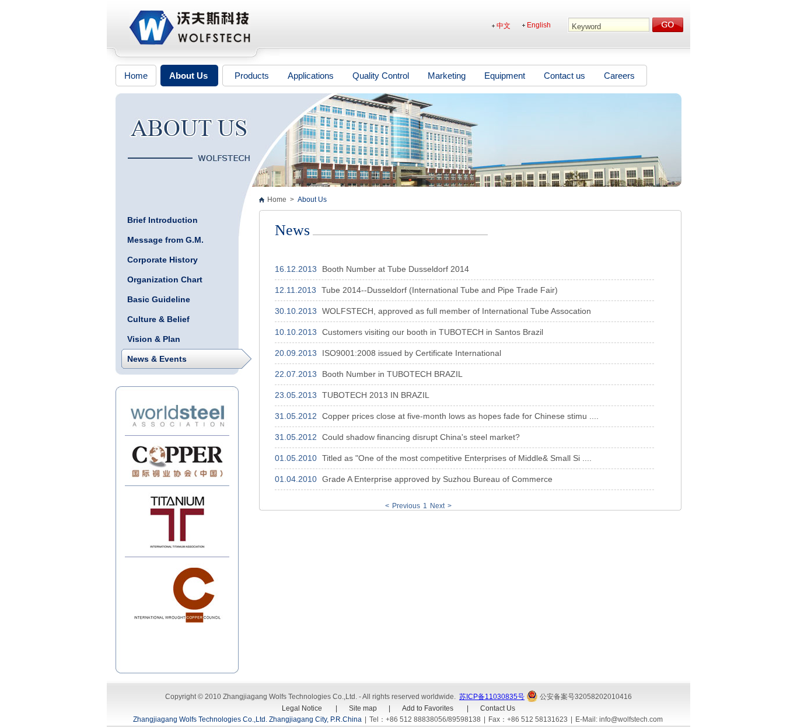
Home (136, 76)
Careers (619, 76)
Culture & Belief (158, 319)
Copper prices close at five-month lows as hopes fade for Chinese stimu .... (459, 416)
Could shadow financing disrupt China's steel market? (420, 437)
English (539, 25)
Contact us (564, 76)
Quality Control (380, 76)
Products (252, 76)
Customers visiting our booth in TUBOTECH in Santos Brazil (431, 332)
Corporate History (162, 259)
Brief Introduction (162, 220)
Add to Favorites (427, 708)
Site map (363, 708)
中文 (504, 26)
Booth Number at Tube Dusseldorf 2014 (394, 269)
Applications (311, 76)
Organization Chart (164, 279)
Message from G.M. (165, 239)
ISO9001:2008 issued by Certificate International (410, 353)
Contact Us (497, 708)
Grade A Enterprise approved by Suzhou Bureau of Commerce (436, 479)
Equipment (504, 76)
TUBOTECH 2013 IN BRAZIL (374, 395)
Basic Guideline (158, 299)
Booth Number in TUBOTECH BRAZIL (391, 374)
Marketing (447, 76)
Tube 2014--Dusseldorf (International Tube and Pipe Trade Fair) (438, 290)
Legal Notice (303, 708)
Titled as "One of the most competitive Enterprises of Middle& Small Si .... (456, 458)
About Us (188, 76)
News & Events (157, 359)
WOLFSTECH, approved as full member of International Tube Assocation (455, 311)
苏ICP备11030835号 (492, 697)
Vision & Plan (153, 339)
